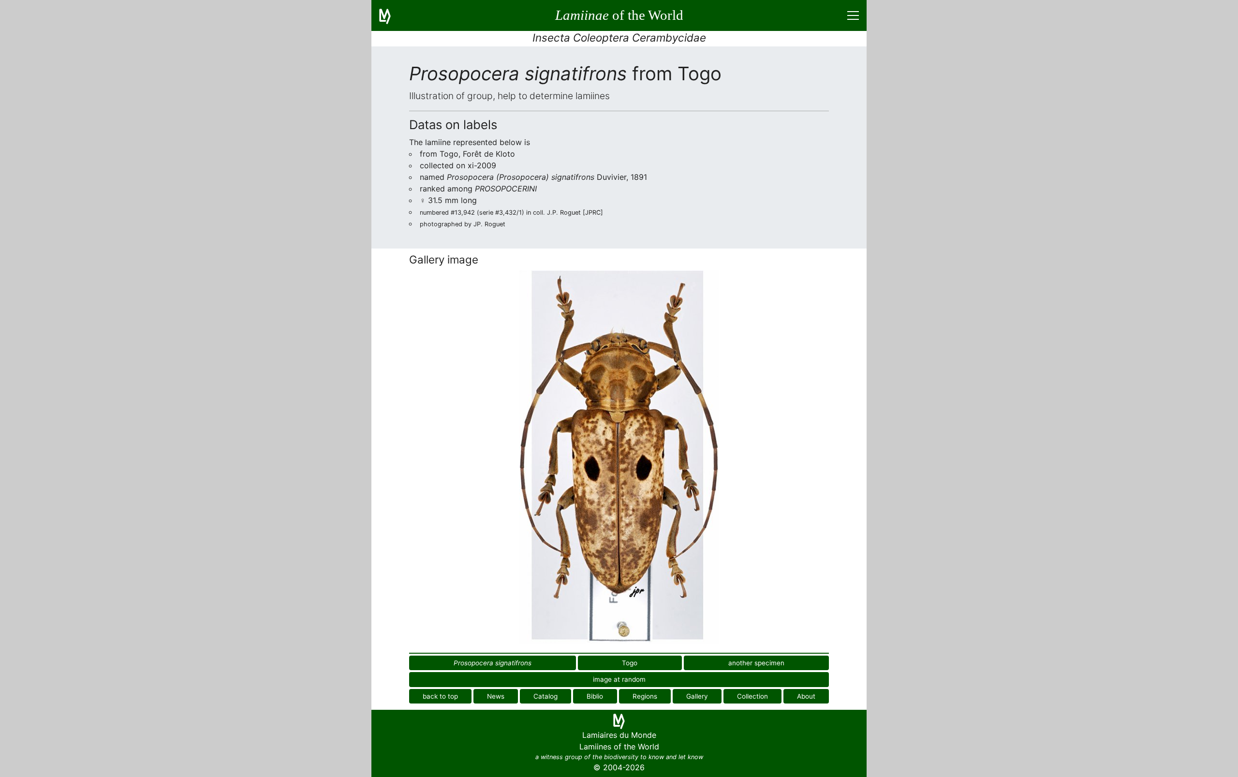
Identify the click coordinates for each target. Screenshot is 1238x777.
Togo (629, 663)
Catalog (545, 696)
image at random (619, 679)
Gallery (697, 696)
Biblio (595, 696)
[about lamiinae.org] (390, 15)
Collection (752, 696)
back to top (440, 696)
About (806, 696)
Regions (645, 696)
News (495, 696)
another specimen (756, 663)
